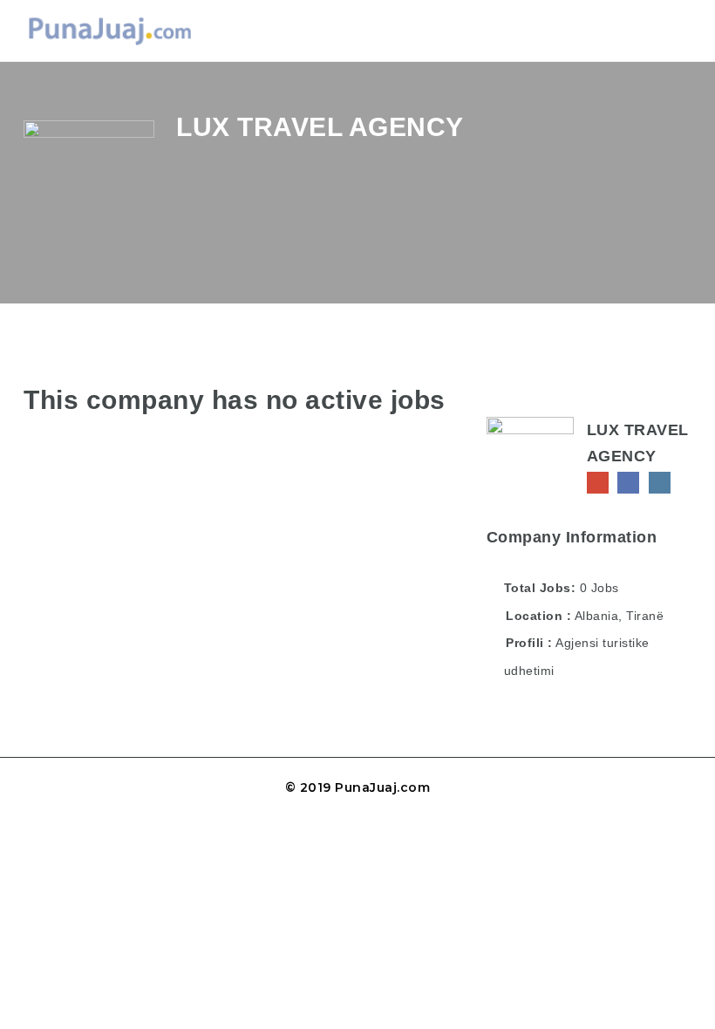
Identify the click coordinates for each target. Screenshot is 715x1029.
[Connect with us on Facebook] (628, 483)
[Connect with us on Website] (598, 483)
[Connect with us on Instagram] (660, 483)
